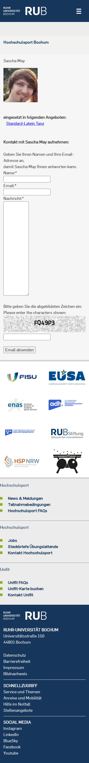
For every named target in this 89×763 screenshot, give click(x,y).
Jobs (12, 540)
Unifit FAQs (18, 582)
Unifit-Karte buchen (26, 588)
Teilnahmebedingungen (29, 504)
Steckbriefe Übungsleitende (33, 546)
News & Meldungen (25, 498)
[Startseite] (25, 11)
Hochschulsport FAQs (27, 510)
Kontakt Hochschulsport (30, 552)
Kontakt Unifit (20, 594)
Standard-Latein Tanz (25, 123)
